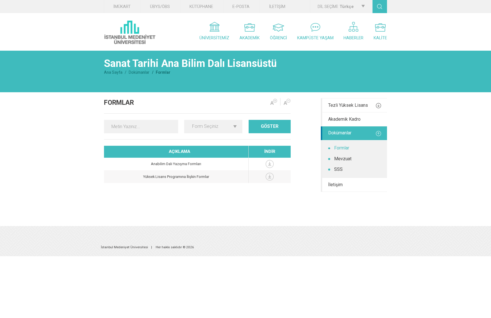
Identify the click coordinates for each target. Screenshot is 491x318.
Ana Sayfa (113, 72)
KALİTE (380, 37)
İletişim (335, 184)
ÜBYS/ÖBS (160, 6)
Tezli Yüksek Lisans (348, 105)
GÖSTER (269, 126)
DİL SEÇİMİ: (336, 6)
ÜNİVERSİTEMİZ (214, 37)
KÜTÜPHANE (201, 6)
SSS (338, 169)
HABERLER (353, 37)
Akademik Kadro (344, 119)
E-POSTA (240, 6)
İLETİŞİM (277, 6)
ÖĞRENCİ (278, 37)
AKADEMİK (250, 37)
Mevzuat (342, 158)
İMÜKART (122, 6)
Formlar (341, 148)
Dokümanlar (139, 72)
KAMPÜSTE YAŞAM (315, 37)
